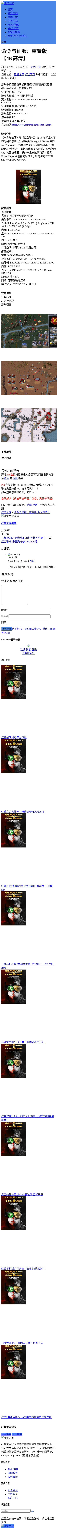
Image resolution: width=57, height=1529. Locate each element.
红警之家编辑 (8, 523)
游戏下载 (13, 13)
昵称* (4, 610)
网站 (3, 622)
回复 (32, 561)
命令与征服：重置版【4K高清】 (32, 512)
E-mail (4, 616)
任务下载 (13, 21)
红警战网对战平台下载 (14, 737)
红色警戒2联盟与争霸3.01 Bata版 (19, 541)
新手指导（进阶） (18, 36)
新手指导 (6, 1434)
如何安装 (13, 1476)
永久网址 (13, 1490)
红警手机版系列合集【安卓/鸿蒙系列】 (23, 1268)
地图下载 (13, 17)
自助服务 (13, 1473)
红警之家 (19, 74)
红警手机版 (14, 32)
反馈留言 (13, 1494)
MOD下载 (13, 24)
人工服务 (17, 1434)
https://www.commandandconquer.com (31, 124)
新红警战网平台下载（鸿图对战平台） (22, 1042)
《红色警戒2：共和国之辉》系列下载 (22, 1343)
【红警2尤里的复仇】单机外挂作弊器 (22, 537)
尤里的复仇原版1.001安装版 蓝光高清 (22, 1194)
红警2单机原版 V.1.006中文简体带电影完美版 (26, 1417)
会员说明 (13, 1469)
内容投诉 (32, 505)
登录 (6, 478)
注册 (15, 478)
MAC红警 (13, 28)
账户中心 (13, 1497)
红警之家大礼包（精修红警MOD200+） (23, 811)
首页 (10, 9)
